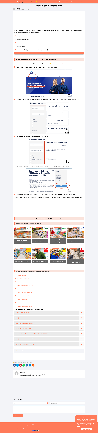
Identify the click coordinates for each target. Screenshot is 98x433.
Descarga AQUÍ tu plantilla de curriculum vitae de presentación (49, 53)
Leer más (78, 426)
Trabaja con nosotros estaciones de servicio (26, 303)
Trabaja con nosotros (21, 275)
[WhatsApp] (23, 365)
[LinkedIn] (27, 365)
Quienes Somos (79, 1)
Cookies (50, 428)
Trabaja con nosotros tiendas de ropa (25, 285)
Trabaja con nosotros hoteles (23, 299)
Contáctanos (71, 1)
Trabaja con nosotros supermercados (24, 278)
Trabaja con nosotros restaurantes (24, 282)
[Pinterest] (20, 365)
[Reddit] (33, 365)
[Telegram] (30, 365)
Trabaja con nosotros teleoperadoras (24, 306)
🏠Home (32, 1)
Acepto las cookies (86, 429)
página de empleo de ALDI (57, 63)
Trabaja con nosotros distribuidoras (24, 292)
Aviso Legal (51, 425)
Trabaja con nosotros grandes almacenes (25, 289)
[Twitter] (17, 365)
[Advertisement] (49, 19)
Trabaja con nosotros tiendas (21, 427)
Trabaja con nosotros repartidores (24, 296)
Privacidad (51, 427)
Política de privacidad (63, 1)
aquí (28, 36)
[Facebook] (14, 365)
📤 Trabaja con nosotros (51, 1)
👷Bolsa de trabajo (39, 1)
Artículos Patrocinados (36, 428)
